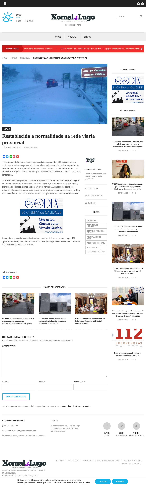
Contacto (125, 464)
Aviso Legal (88, 461)
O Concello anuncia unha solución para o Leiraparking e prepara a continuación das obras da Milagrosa (18, 321)
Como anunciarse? (58, 431)
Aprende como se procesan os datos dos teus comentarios (66, 406)
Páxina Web (79, 382)
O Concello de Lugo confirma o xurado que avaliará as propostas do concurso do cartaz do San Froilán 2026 (128, 313)
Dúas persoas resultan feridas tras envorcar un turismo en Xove (127, 354)
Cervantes (91, 220)
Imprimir (92, 203)
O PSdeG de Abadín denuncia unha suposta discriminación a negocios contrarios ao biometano (52, 321)
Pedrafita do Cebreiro (92, 225)
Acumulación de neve (94, 237)
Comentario (9, 346)
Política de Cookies (132, 461)
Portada (60, 461)
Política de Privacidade (108, 461)
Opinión (87, 37)
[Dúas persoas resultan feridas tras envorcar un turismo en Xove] (128, 347)
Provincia (25, 58)
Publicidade (73, 461)
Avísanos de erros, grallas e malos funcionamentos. (23, 436)
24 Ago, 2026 (123, 150)
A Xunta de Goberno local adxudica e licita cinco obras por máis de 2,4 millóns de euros (90, 321)
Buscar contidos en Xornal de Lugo (65, 426)
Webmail (138, 464)
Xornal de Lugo (13, 148)
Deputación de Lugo (96, 252)
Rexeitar (120, 481)
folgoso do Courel (96, 243)
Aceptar (103, 481)
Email (41, 382)
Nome (5, 382)
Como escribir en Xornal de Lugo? (65, 428)
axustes (86, 483)
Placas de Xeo (93, 247)
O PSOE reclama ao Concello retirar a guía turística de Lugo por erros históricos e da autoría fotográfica (93, 49)
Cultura (72, 37)
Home (4, 58)
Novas (58, 37)
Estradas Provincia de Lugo (95, 231)
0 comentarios (95, 196)
